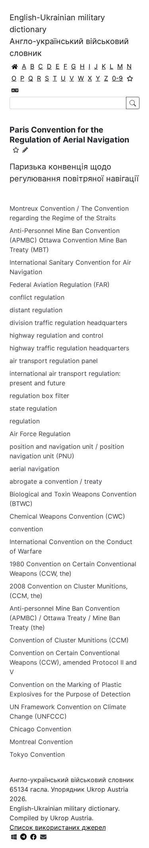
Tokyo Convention (37, 754)
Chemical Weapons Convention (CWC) (67, 516)
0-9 (117, 78)
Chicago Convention (40, 729)
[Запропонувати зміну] (25, 149)
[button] (16, 150)
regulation (25, 421)
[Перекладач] (15, 90)
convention (26, 529)
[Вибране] (130, 78)
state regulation (33, 408)
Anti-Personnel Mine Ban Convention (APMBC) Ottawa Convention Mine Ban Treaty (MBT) (68, 240)
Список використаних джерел (58, 827)
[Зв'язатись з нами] (43, 837)
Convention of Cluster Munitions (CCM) (69, 640)
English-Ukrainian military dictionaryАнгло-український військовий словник (69, 35)
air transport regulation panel (54, 361)
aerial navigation (34, 469)
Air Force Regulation (40, 434)
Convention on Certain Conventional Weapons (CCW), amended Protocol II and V (73, 662)
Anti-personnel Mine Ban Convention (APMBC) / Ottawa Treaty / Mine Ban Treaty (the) (65, 617)
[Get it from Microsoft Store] (14, 837)
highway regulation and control (56, 335)
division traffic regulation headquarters (68, 323)
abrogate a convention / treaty (56, 481)
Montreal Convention (41, 742)
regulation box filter (39, 396)
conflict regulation (37, 297)
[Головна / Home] (15, 66)
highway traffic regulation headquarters (69, 348)
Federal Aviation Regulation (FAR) (60, 284)
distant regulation (36, 310)
